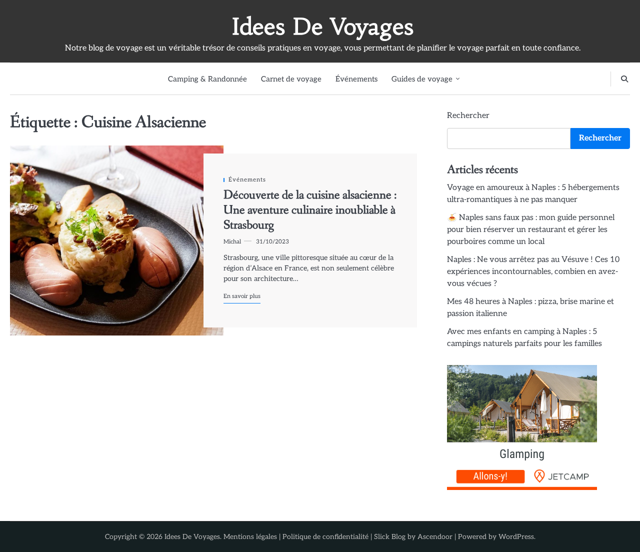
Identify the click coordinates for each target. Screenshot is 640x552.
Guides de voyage (422, 79)
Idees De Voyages (323, 26)
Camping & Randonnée (207, 79)
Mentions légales (250, 536)
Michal (232, 241)
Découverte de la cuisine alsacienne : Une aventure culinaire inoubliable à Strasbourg (310, 210)
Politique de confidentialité (325, 536)
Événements (357, 79)
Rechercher (468, 115)
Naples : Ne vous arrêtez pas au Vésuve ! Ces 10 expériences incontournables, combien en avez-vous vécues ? (533, 271)
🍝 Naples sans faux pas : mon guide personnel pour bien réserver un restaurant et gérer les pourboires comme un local (530, 229)
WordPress (516, 536)
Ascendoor (435, 536)
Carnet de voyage (291, 79)
